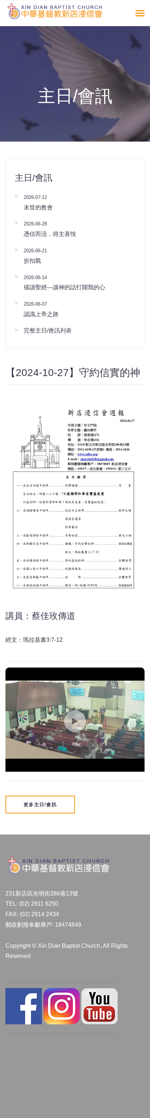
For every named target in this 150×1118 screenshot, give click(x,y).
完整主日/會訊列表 (48, 330)
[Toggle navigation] (140, 14)
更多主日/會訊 (40, 804)
